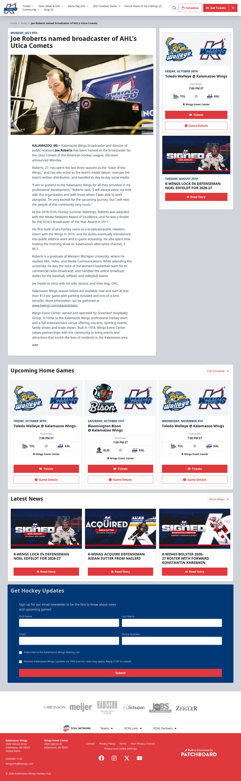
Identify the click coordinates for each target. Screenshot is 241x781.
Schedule (192, 8)
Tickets (27, 6)
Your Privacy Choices (143, 743)
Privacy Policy (107, 743)
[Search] (174, 7)
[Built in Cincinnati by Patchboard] (199, 752)
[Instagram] (114, 758)
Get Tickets (218, 8)
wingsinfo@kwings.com (20, 763)
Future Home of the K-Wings (141, 6)
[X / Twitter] (127, 758)
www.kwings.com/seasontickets (54, 305)
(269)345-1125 (14, 758)
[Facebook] (101, 758)
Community (29, 9)
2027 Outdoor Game (105, 6)
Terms (122, 743)
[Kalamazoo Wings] (11, 8)
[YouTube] (139, 758)
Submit (120, 673)
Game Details (198, 126)
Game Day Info (76, 6)
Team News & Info (49, 6)
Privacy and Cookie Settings (120, 748)
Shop (47, 9)
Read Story (198, 197)
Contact (90, 743)
